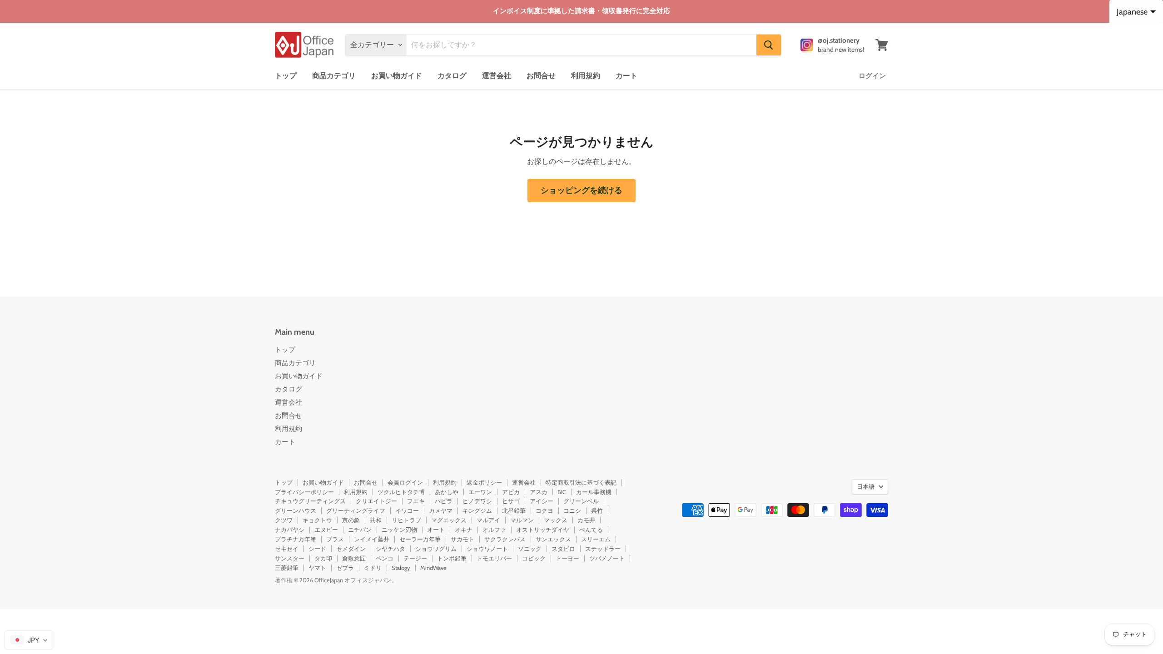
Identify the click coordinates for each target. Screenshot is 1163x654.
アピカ (511, 491)
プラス (335, 539)
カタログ (452, 75)
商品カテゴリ (334, 75)
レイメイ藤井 (371, 539)
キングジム (477, 510)
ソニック (530, 548)
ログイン (872, 76)
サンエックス (553, 539)
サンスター (289, 558)
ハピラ (443, 501)
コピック (534, 558)
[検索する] (768, 45)
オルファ (494, 529)
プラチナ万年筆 (295, 539)
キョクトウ (317, 520)
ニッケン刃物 (399, 529)
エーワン (480, 491)
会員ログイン (405, 482)
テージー (415, 558)
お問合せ (541, 75)
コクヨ (544, 510)
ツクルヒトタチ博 (401, 491)
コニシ (572, 510)
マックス (555, 520)
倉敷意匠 (354, 558)
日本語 (866, 486)
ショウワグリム (436, 548)
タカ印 (323, 558)
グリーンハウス (295, 510)
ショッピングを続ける (581, 190)
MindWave (433, 567)
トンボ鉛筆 (452, 558)
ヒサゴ (511, 501)
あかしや (446, 491)
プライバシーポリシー (304, 491)
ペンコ (384, 558)
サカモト (462, 539)
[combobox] (29, 639)
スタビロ (563, 548)
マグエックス (449, 520)
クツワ (284, 520)
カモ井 (586, 520)
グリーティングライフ (355, 510)
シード (317, 548)
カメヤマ (440, 510)
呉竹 (597, 510)
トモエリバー (494, 558)
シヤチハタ (390, 548)
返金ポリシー (484, 482)
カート (626, 75)
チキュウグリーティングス (310, 501)
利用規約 (585, 75)
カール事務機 (593, 491)
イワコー (407, 510)
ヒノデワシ (477, 501)
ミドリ (373, 567)
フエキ (416, 501)
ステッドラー (603, 548)
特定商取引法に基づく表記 (581, 482)
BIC (561, 491)
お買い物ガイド (396, 75)
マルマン (522, 520)
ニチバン (360, 529)
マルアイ (488, 520)
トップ (286, 75)
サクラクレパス (505, 539)
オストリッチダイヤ (542, 529)
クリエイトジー (376, 501)
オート (436, 529)
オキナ (463, 529)
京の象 (351, 520)
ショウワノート (487, 548)
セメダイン (351, 548)
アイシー (541, 501)
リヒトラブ (406, 520)
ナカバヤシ (289, 529)
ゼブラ (345, 567)
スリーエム (596, 539)
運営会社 (496, 75)
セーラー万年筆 (420, 539)
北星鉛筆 (514, 510)
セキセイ (286, 548)
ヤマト (317, 567)
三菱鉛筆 (286, 567)
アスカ (538, 491)
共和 (376, 520)
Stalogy (401, 567)
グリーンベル (581, 501)
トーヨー (567, 558)
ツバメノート (607, 558)
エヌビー (326, 529)
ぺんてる (591, 529)
